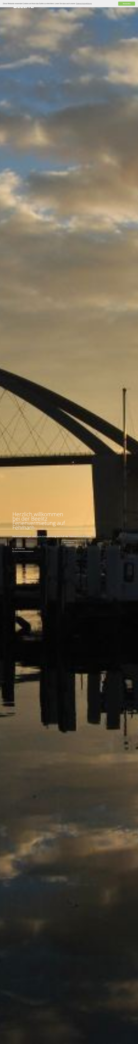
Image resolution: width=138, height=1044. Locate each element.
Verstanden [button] (127, 3)
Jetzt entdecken (69, 543)
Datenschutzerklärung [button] (84, 3)
